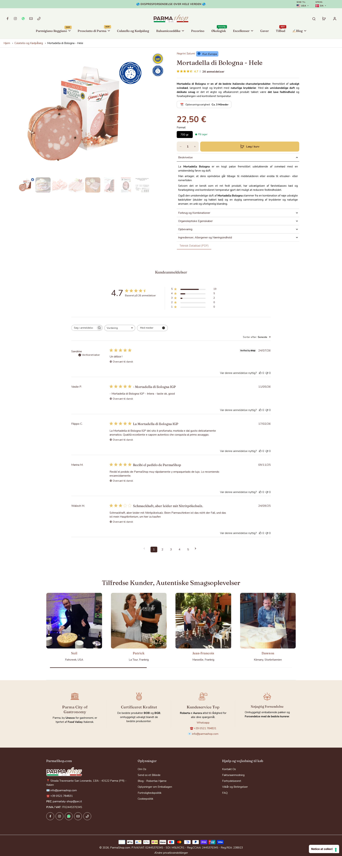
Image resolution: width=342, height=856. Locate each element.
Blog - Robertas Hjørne (152, 781)
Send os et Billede (149, 775)
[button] (249, 147)
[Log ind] (334, 18)
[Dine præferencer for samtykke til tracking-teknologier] (335, 849)
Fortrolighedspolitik (149, 793)
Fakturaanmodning (233, 775)
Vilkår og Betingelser (235, 787)
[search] (314, 18)
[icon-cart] (324, 18)
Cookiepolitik (145, 799)
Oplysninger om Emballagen (155, 787)
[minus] (181, 146)
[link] (194, 246)
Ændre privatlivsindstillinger (171, 853)
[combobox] (119, 328)
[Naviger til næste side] (196, 548)
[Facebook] (7, 18)
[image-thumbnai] (26, 185)
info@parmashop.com (205, 734)
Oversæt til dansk (123, 361)
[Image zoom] (84, 113)
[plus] (195, 146)
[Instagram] (15, 18)
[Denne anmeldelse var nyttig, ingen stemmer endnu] (260, 373)
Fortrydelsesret (231, 781)
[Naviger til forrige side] (145, 548)
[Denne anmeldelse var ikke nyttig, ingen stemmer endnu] (267, 373)
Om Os (142, 769)
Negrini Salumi (186, 53)
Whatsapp (203, 722)
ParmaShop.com (120, 847)
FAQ (225, 793)
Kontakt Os (229, 769)
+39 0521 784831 (205, 728)
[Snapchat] (23, 18)
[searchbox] (83, 328)
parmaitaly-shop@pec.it (67, 801)
